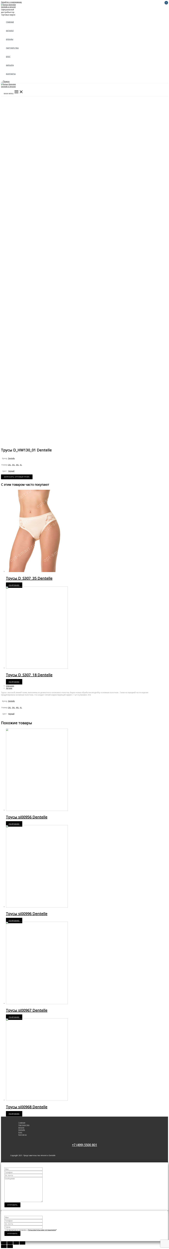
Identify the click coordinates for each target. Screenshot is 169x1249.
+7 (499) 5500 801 (84, 1145)
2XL (9, 465)
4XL (17, 465)
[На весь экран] (16, 1243)
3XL (13, 465)
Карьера (10, 65)
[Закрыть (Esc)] (4, 1243)
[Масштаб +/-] (22, 1243)
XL (21, 465)
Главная (10, 22)
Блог (8, 56)
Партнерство (12, 48)
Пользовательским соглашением (42, 1230)
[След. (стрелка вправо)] (10, 1246)
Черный (11, 471)
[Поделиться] (10, 1243)
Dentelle (11, 458)
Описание (10, 686)
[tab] (80, 686)
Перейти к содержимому (11, 2)
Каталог (10, 30)
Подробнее (14, 585)
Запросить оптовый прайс (17, 477)
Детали (9, 688)
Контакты (11, 74)
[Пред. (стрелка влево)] (4, 1246)
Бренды (9, 39)
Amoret (21, 1127)
